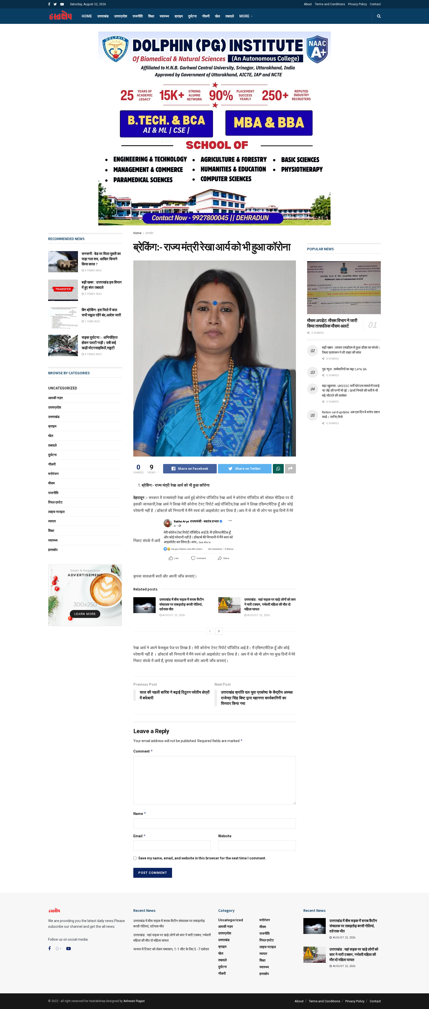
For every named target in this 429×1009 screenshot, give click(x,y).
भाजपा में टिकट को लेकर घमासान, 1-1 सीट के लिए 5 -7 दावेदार (171, 949)
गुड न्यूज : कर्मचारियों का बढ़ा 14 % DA (344, 369)
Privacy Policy (357, 4)
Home (87, 16)
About (308, 4)
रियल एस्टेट (55, 502)
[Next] (219, 631)
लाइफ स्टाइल (56, 512)
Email (139, 836)
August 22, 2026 (173, 615)
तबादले (229, 16)
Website (224, 836)
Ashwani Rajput (134, 1001)
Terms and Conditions (330, 4)
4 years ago (93, 270)
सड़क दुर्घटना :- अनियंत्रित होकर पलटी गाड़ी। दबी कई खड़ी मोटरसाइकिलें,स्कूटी (99, 342)
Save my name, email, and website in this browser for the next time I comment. (202, 858)
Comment (143, 751)
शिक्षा (151, 16)
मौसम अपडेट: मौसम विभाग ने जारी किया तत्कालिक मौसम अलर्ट (332, 323)
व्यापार (52, 521)
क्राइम (179, 16)
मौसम (51, 483)
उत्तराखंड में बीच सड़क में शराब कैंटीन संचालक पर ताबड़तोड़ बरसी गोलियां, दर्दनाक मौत (181, 604)
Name (139, 813)
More (244, 16)
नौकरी (206, 16)
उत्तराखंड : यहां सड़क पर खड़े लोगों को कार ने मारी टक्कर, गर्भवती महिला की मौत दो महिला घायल (270, 604)
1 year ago (92, 321)
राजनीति (138, 16)
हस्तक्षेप (149, 233)
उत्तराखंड (103, 16)
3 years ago (93, 293)
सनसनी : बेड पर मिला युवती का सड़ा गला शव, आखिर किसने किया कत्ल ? (101, 258)
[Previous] (210, 631)
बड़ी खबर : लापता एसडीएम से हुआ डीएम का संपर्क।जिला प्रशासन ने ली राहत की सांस (351, 350)
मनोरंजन (53, 474)
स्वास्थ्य (164, 16)
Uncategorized (62, 388)
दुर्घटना (192, 16)
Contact (375, 4)
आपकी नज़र (55, 398)
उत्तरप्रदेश (120, 16)
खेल (217, 16)
